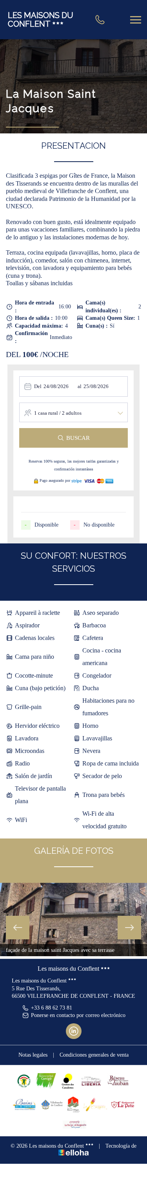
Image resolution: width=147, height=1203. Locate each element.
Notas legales (32, 1055)
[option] (73, 920)
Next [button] (129, 927)
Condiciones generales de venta (94, 1055)
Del (38, 386)
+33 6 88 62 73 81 (51, 1008)
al (80, 386)
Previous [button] (17, 927)
